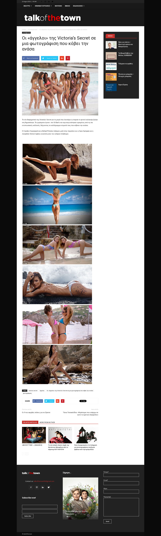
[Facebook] (41, 1)
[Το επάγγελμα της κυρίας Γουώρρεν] (80, 499)
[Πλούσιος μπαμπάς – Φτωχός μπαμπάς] (111, 77)
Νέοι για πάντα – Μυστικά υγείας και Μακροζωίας (125, 44)
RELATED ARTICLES (30, 422)
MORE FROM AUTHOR (47, 422)
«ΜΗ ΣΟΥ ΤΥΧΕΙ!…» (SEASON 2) (32, 445)
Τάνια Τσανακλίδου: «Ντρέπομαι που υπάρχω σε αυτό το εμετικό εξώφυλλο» (80, 414)
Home (24, 29)
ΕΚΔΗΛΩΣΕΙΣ (78, 6)
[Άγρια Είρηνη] (111, 87)
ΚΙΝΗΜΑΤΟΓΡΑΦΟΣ (42, 6)
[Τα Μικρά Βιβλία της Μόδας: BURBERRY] (111, 56)
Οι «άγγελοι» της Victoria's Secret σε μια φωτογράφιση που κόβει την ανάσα (70, 390)
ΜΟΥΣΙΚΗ (58, 6)
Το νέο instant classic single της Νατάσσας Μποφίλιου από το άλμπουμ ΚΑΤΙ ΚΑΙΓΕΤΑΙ (58, 447)
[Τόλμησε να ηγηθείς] (111, 66)
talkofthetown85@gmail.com (44, 481)
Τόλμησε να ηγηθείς (125, 64)
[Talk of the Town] (80, 18)
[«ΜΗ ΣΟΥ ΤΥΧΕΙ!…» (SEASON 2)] (34, 435)
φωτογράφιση (27, 393)
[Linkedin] (48, 1)
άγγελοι (42, 390)
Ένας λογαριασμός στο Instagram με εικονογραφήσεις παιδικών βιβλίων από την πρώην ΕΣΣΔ (85, 447)
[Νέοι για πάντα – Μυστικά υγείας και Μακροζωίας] (111, 45)
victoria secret (33, 390)
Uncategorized (32, 29)
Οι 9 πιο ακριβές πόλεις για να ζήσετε (36, 412)
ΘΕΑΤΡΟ (27, 6)
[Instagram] (45, 1)
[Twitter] (52, 1)
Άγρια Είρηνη (123, 85)
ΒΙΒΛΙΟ (67, 6)
